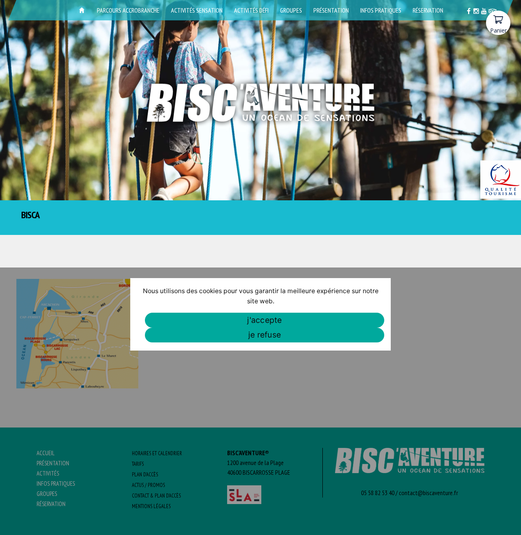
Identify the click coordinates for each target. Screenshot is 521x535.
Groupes (291, 10)
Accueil (81, 10)
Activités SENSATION (197, 10)
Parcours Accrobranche (128, 10)
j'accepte (264, 320)
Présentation (331, 10)
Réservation (428, 10)
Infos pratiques (380, 10)
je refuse (264, 335)
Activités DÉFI (251, 10)
